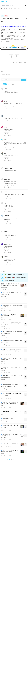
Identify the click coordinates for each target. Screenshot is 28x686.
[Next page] (21, 459)
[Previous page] (7, 459)
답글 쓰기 (12, 95)
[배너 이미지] (14, 48)
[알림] (26, 1)
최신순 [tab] (9, 84)
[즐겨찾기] (5, 271)
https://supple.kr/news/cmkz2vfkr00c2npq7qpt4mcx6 (13, 26)
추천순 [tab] (4, 84)
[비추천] (8, 95)
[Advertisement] (14, 12)
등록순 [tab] (13, 84)
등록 (23, 79)
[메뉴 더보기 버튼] (2, 8)
